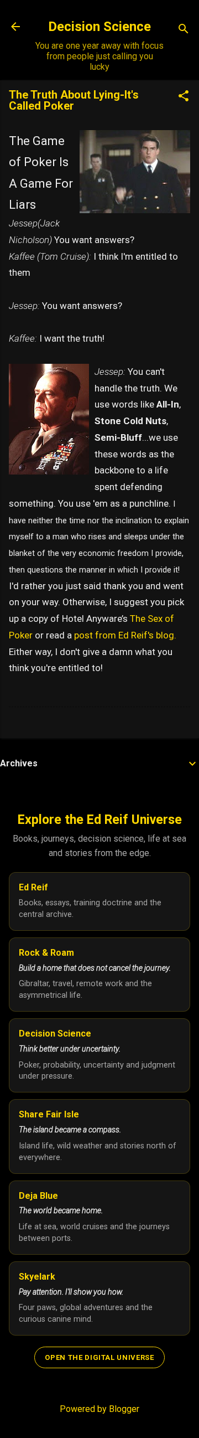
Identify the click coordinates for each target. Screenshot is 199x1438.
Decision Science (99, 26)
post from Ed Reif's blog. (125, 635)
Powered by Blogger (99, 1409)
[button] (183, 97)
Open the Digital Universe (99, 1357)
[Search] (183, 30)
